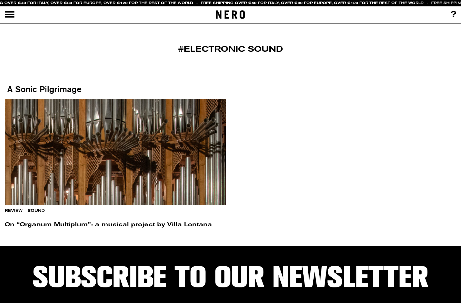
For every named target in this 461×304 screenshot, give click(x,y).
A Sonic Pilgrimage (43, 89)
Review (14, 210)
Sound (36, 210)
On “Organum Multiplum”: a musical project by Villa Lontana (108, 224)
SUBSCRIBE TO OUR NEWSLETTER (230, 277)
